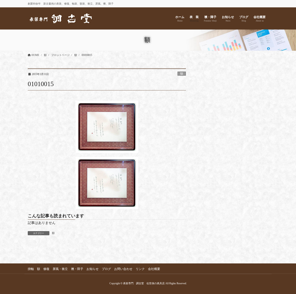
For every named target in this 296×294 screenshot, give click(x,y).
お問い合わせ (123, 269)
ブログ (106, 269)
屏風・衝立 (60, 269)
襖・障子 (77, 269)
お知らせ (92, 269)
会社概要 (154, 269)
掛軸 (31, 269)
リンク (140, 269)
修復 (46, 269)
